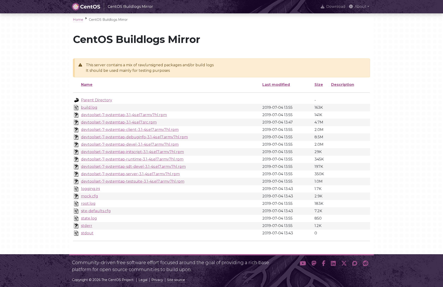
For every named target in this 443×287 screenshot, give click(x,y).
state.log (89, 218)
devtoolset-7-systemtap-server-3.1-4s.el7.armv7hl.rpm (130, 174)
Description (342, 84)
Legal (142, 280)
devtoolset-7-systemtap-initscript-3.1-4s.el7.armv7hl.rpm (132, 152)
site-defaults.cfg (96, 211)
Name (87, 84)
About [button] (360, 6)
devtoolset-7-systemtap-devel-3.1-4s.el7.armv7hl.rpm (130, 144)
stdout (87, 233)
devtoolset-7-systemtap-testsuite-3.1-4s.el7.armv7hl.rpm (132, 181)
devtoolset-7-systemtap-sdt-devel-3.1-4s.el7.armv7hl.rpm (133, 166)
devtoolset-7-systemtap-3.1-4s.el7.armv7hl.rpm (124, 115)
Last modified (276, 84)
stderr (86, 226)
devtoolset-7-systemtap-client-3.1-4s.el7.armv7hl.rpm (130, 129)
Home (78, 20)
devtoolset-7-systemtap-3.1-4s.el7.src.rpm (119, 122)
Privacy (157, 280)
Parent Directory (96, 100)
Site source (176, 280)
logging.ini (90, 189)
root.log (88, 203)
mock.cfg (89, 196)
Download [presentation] (335, 6)
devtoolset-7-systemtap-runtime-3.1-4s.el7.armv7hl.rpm (132, 159)
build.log (89, 107)
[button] (303, 264)
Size (318, 84)
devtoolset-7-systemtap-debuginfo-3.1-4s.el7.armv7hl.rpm (134, 137)
